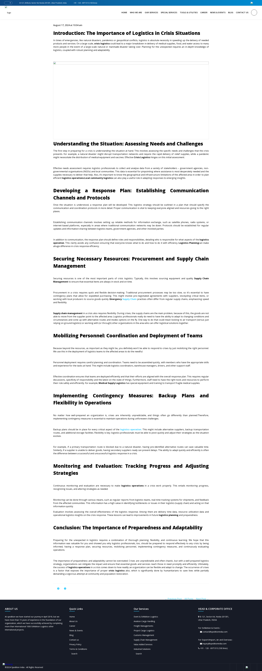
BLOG (230, 12)
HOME (124, 12)
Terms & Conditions (78, 649)
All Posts (188, 598)
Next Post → (202, 598)
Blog (71, 635)
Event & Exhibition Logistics (146, 616)
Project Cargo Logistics (144, 630)
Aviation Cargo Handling (144, 621)
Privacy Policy (75, 644)
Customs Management (144, 635)
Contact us (74, 639)
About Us (73, 621)
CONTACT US (242, 12)
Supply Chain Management (145, 639)
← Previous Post (173, 598)
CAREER (203, 12)
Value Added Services (143, 644)
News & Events (76, 630)
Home (72, 616)
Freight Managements (143, 626)
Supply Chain (129, 299)
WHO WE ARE (136, 12)
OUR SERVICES (151, 12)
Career (72, 626)
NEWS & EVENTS (217, 12)
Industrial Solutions (142, 649)
